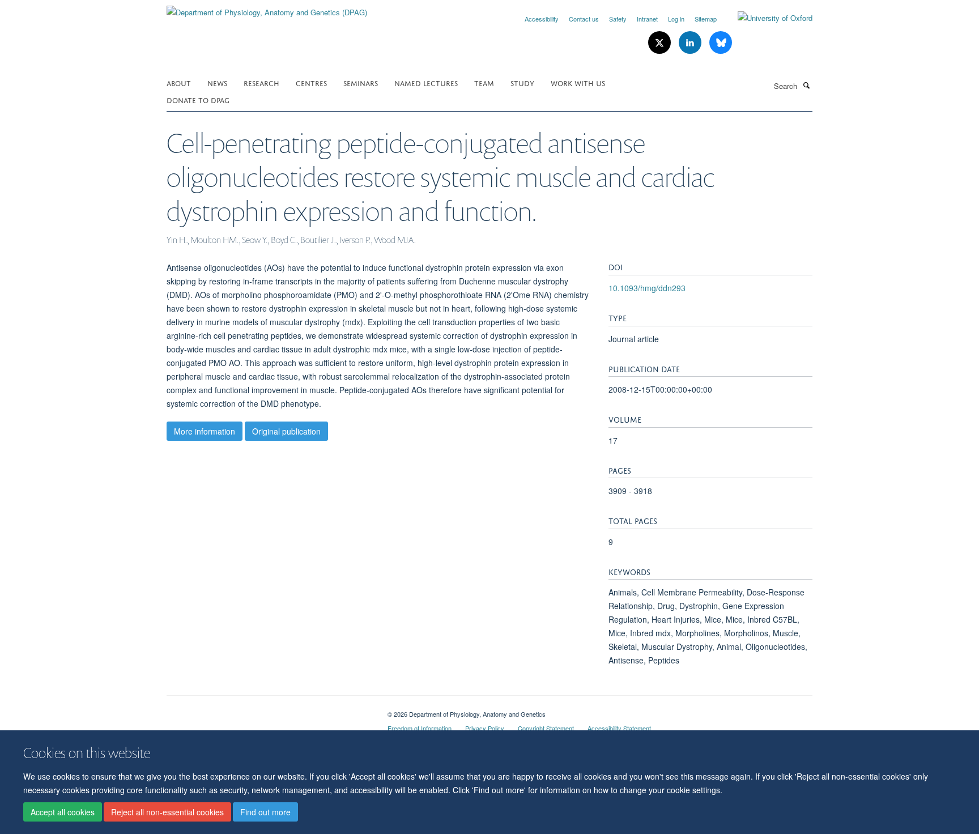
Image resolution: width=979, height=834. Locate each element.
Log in (676, 18)
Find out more (265, 812)
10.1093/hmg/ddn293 (647, 287)
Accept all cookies (63, 812)
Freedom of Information (420, 728)
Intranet (647, 18)
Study (522, 82)
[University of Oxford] (766, 18)
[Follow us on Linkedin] (691, 42)
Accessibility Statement (619, 728)
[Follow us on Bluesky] (720, 42)
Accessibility (542, 18)
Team (484, 82)
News (217, 82)
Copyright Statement (546, 728)
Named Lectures (426, 82)
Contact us (584, 18)
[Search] (806, 85)
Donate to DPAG (198, 99)
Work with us (578, 82)
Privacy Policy (484, 728)
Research (261, 82)
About (179, 82)
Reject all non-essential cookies (167, 812)
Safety (618, 18)
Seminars (360, 82)
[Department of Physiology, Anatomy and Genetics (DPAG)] (267, 8)
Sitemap (706, 18)
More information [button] (204, 431)
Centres (311, 82)
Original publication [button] (286, 431)
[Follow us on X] (660, 42)
